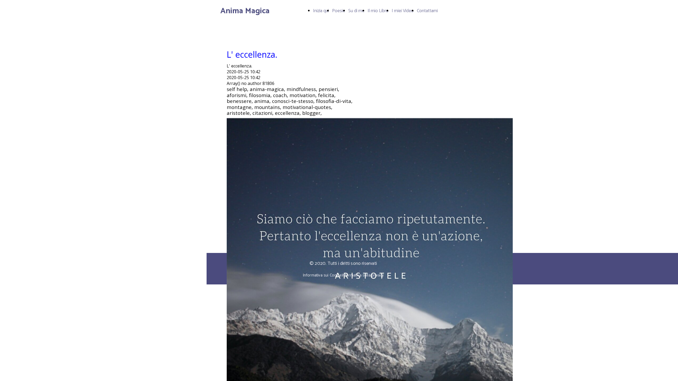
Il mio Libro (378, 11)
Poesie (338, 11)
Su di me (356, 11)
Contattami (427, 11)
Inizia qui (321, 11)
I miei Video (403, 11)
